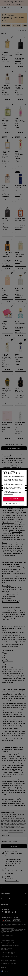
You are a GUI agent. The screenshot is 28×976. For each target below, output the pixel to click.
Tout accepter (13, 498)
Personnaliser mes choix (13, 503)
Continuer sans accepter (9, 471)
